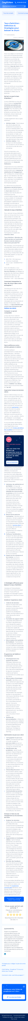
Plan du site (14, 1019)
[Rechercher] (24, 6)
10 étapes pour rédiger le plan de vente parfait (14, 964)
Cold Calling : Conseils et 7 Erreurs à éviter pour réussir (12, 970)
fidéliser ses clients (10, 308)
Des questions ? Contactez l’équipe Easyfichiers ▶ (14, 899)
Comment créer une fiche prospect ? (13, 975)
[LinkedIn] (5, 954)
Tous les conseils (8, 13)
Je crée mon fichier (15, 997)
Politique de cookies (8, 1017)
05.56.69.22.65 (21, 2)
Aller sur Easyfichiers (12, 462)
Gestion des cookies (19, 1017)
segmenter (15, 407)
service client (17, 525)
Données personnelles (19, 1015)
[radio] (7, 915)
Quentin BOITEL (10, 34)
